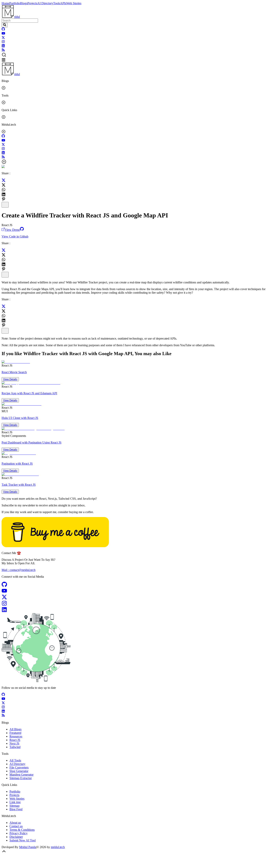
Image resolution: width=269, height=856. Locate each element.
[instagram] (3, 42)
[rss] (3, 50)
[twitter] (3, 38)
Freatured (15, 732)
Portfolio (14, 3)
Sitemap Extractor (20, 778)
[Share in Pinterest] (4, 199)
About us (15, 822)
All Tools (15, 760)
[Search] (5, 25)
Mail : (18, 570)
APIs (63, 3)
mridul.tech (58, 847)
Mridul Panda (27, 847)
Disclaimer (16, 836)
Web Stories (73, 3)
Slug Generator (18, 771)
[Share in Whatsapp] (4, 190)
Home (5, 3)
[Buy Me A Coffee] (55, 546)
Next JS (14, 743)
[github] (3, 29)
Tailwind (14, 747)
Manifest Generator (21, 774)
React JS (14, 740)
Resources (15, 736)
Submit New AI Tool (22, 840)
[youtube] (3, 34)
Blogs (23, 3)
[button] (134, 55)
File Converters (19, 767)
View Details (10, 379)
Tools (56, 3)
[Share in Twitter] (4, 181)
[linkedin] (3, 46)
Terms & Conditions (22, 829)
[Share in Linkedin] (4, 194)
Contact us (16, 826)
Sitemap (14, 805)
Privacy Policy (18, 833)
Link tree (15, 802)
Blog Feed (15, 809)
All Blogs (15, 729)
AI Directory (45, 3)
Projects (32, 3)
